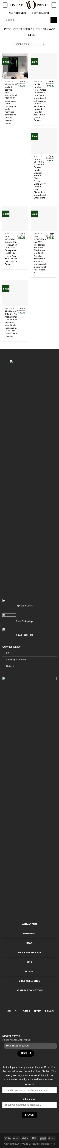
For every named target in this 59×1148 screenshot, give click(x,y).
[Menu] (5, 5)
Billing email (29, 1099)
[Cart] (53, 5)
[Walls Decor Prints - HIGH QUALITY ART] (29, 4)
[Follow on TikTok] (31, 1002)
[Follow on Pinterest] (35, 1002)
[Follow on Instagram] (27, 1002)
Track (29, 1114)
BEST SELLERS (40, 13)
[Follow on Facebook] (23, 1002)
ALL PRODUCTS (17, 13)
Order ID (29, 1084)
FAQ (8, 653)
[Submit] (54, 20)
